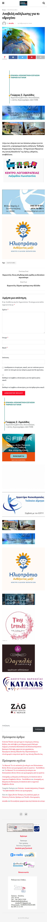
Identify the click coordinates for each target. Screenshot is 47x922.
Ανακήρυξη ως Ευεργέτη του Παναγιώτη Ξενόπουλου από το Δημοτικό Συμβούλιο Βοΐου (23, 781)
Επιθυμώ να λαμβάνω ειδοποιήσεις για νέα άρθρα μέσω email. (23, 387)
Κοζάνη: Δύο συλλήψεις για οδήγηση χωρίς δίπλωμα (20, 744)
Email (5, 348)
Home (4, 10)
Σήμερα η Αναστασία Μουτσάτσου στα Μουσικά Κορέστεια (21, 747)
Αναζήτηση (6, 726)
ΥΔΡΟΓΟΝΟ (11, 263)
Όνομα (5, 338)
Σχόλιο (5, 310)
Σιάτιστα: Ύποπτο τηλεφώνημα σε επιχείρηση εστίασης (20, 742)
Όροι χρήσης (23, 843)
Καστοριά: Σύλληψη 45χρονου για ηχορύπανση (18, 749)
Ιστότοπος (5, 358)
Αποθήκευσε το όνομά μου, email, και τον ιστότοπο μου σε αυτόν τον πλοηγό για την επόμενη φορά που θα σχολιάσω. (24, 368)
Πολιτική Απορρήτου (23, 846)
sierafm (11, 23)
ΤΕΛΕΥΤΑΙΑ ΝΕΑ (12, 10)
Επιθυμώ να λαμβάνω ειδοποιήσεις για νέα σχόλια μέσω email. (21, 379)
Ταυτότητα (23, 841)
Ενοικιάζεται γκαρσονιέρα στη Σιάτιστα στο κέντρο (28, 801)
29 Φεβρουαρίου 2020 (24, 23)
